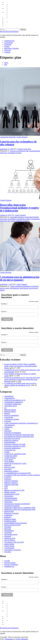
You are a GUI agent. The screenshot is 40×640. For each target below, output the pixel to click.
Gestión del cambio (10, 456)
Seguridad (7, 527)
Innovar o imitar (9, 467)
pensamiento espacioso (12, 506)
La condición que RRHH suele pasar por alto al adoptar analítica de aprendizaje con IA (20, 384)
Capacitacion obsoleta (11, 419)
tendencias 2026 (9, 538)
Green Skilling (9, 461)
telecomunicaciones (10, 534)
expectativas (35, 286)
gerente (2, 288)
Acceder (7, 561)
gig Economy (8, 459)
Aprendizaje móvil (10, 406)
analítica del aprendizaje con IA (14, 400)
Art (5, 408)
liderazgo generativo (11, 483)
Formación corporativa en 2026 (14, 446)
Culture (6, 429)
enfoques (21, 217)
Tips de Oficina (9, 540)
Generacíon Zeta (9, 450)
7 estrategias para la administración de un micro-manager (19, 278)
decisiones (18, 286)
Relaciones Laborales (11, 48)
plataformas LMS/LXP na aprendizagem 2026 (19, 509)
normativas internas (10, 500)
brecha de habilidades (11, 415)
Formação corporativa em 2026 (14, 444)
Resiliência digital (10, 521)
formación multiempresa (12, 448)
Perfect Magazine (22, 639)
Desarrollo (7, 44)
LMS (6, 486)
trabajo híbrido (9, 544)
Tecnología (8, 532)
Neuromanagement (10, 498)
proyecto (35, 288)
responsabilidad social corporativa (15, 523)
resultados (19, 221)
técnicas (19, 153)
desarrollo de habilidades (12, 433)
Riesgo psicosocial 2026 (12, 525)
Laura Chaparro (20, 215)
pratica (13, 221)
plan (27, 151)
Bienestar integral (10, 410)
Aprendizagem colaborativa (13, 402)
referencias (3, 153)
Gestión (6, 46)
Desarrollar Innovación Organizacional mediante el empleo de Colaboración (19, 207)
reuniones (26, 221)
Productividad (9, 511)
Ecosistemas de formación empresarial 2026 (19, 435)
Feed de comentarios (11, 564)
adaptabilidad (8, 396)
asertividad (13, 217)
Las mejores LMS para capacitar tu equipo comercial (22, 475)
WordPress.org (9, 566)
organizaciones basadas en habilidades (17, 504)
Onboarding (8, 502)
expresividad (28, 217)
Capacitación (8, 43)
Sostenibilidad (9, 531)
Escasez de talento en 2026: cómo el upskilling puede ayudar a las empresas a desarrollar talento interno (20, 366)
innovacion (3, 219)
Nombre (4, 304)
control (12, 286)
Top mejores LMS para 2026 (14, 542)
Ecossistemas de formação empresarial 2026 (19, 436)
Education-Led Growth (12, 438)
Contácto (7, 52)
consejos (13, 151)
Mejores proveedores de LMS (14, 490)
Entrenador (26, 286)
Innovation (8, 469)
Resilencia (7, 517)
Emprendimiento (9, 442)
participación (24, 288)
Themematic (9, 639)
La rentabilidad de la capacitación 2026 (17, 473)
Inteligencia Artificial (11, 471)
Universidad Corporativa (12, 550)
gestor (7, 288)
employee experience (11, 440)
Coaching (7, 421)
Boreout (7, 413)
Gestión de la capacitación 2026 (15, 454)
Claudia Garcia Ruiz (24, 149)
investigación (20, 151)
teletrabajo (7, 536)
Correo (4, 311)
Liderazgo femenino (11, 481)
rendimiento (8, 515)
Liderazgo (7, 479)
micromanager (14, 288)
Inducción (7, 465)
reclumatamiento (34, 151)
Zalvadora (7, 552)
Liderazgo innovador (11, 484)
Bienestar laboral (10, 411)
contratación (4, 137)
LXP (6, 488)
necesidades (12, 219)
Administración (9, 41)
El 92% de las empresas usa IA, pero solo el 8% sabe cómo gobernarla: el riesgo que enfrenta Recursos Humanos (22, 379)
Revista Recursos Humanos (9, 31)
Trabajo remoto (9, 546)
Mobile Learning (10, 492)
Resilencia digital (10, 519)
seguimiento (12, 153)
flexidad (36, 217)
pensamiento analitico (23, 219)
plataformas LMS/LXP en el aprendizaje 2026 (19, 507)
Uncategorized (9, 548)
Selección (7, 50)
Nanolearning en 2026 (11, 494)
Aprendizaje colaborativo (12, 404)
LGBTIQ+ (8, 477)
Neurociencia (8, 496)
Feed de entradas (10, 563)
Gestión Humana (22, 137)
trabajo (2, 290)
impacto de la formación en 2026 (15, 463)
